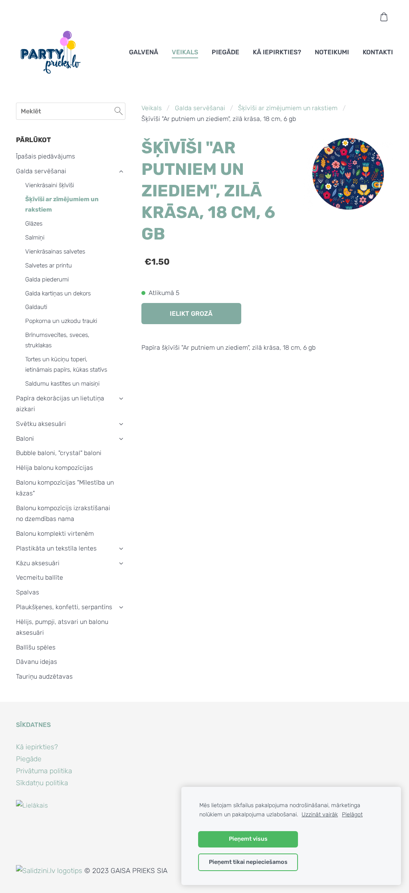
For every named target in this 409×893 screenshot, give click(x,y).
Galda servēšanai (200, 108)
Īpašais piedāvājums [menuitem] (45, 156)
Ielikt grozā (191, 313)
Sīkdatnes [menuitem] (33, 725)
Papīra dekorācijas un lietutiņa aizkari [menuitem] (60, 403)
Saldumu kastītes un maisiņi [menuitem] (62, 383)
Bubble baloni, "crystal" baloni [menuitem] (58, 453)
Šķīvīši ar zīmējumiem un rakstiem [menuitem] (62, 204)
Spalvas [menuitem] (27, 592)
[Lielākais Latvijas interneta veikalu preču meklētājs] (33, 859)
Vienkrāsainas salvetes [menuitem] (55, 251)
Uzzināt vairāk (320, 814)
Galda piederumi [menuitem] (47, 279)
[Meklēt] (118, 111)
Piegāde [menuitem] (225, 52)
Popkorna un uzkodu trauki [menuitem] (61, 321)
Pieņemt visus (248, 839)
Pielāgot (352, 814)
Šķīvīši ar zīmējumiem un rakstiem (288, 108)
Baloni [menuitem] (25, 438)
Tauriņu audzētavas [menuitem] (44, 676)
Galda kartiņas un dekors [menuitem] (58, 293)
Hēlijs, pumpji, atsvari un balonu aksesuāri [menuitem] (62, 627)
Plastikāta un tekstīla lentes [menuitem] (56, 548)
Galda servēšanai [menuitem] (41, 171)
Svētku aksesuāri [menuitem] (41, 424)
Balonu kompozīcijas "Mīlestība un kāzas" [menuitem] (65, 488)
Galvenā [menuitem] (143, 52)
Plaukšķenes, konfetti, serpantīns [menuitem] (64, 607)
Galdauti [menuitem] (36, 307)
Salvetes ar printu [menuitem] (48, 265)
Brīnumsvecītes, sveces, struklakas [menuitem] (57, 340)
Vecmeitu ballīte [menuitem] (39, 577)
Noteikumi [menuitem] (332, 52)
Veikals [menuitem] (185, 52)
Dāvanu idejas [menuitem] (36, 661)
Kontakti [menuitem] (378, 52)
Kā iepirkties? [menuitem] (277, 52)
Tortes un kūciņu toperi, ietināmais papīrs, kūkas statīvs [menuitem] (66, 364)
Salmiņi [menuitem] (34, 237)
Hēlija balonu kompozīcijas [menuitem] (54, 467)
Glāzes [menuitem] (33, 223)
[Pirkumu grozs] (384, 17)
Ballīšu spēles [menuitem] (36, 647)
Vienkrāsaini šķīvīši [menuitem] (49, 185)
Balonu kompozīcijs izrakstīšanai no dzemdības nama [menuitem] (63, 513)
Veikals (151, 108)
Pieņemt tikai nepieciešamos (248, 862)
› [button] (121, 171)
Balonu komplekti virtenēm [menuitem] (55, 533)
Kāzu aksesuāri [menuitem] (38, 563)
